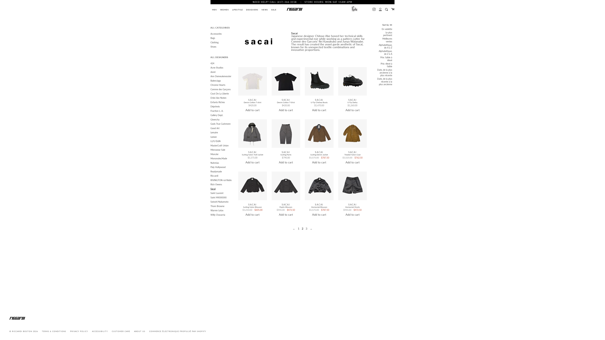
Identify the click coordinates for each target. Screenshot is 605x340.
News (265, 9)
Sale (273, 9)
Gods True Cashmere (220, 123)
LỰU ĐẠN (215, 141)
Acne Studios (216, 67)
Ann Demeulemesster (220, 76)
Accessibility (100, 331)
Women (224, 9)
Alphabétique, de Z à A (385, 52)
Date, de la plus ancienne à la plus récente (384, 72)
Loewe (213, 137)
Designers (252, 9)
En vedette (387, 29)
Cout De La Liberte (219, 93)
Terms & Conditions (54, 331)
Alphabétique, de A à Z (385, 46)
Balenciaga (215, 80)
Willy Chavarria (217, 214)
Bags (212, 38)
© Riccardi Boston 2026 (23, 331)
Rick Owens (216, 184)
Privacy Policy (79, 331)
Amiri (213, 72)
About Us (139, 331)
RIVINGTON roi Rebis (221, 180)
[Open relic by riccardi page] (355, 9)
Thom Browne (217, 206)
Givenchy (214, 119)
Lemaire (214, 132)
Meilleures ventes (387, 40)
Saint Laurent (216, 193)
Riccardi (214, 175)
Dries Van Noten (218, 97)
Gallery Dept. (216, 115)
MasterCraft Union (219, 145)
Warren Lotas (216, 210)
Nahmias (214, 163)
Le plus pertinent (387, 34)
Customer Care (121, 331)
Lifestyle (237, 9)
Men (214, 9)
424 (212, 63)
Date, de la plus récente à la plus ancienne (384, 81)
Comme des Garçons (220, 89)
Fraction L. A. (216, 111)
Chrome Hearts (217, 85)
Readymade (216, 171)
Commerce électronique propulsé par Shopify (177, 331)
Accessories (216, 33)
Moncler (214, 154)
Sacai (213, 188)
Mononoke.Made (218, 158)
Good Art (214, 128)
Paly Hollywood (218, 167)
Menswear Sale (217, 149)
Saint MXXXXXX (218, 197)
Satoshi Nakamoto (219, 201)
